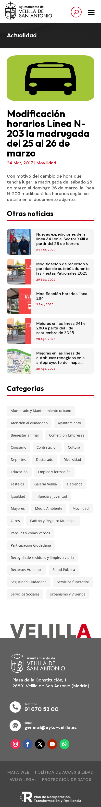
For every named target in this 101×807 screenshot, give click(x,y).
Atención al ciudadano (29, 423)
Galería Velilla (45, 484)
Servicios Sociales (25, 594)
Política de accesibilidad (64, 773)
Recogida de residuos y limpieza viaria (42, 557)
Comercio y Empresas (66, 435)
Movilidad (46, 163)
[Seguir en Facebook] (28, 744)
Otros (15, 520)
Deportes (18, 459)
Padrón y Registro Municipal (53, 520)
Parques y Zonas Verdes (30, 533)
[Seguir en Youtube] (52, 744)
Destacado (44, 459)
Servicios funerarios (73, 582)
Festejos (17, 484)
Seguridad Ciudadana (29, 582)
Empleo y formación (54, 471)
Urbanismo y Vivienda (68, 594)
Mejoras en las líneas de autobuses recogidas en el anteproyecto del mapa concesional (61, 360)
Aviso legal (23, 780)
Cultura (74, 447)
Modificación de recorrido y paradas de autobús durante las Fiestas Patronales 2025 (62, 268)
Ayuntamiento (69, 423)
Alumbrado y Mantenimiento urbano (41, 410)
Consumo (18, 447)
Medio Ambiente (48, 508)
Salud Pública (64, 569)
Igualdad (18, 496)
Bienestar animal (25, 435)
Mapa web (18, 773)
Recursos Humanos (26, 569)
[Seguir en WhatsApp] (64, 744)
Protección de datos (66, 780)
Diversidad (72, 459)
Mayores (18, 508)
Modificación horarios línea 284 (61, 296)
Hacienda (75, 484)
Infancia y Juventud (51, 496)
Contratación (47, 447)
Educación (19, 471)
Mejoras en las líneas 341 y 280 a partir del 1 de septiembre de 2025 (60, 328)
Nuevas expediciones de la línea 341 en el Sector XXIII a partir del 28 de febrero (62, 239)
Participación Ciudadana (31, 545)
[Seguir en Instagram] (15, 744)
